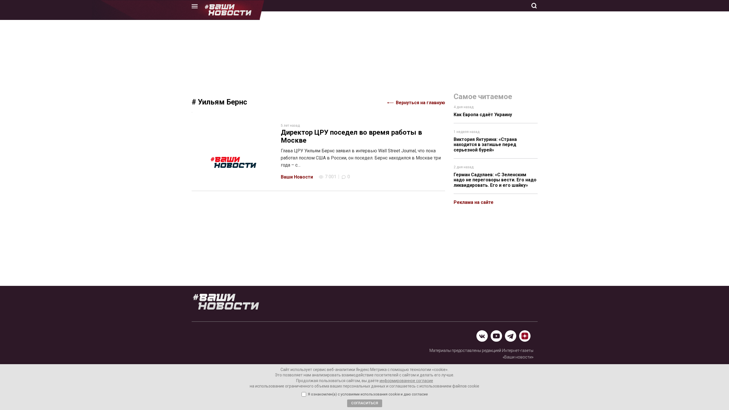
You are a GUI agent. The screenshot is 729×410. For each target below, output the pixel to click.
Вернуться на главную (420, 102)
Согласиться (364, 403)
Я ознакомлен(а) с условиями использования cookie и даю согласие (368, 394)
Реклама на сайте (473, 202)
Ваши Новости (297, 177)
